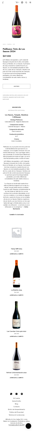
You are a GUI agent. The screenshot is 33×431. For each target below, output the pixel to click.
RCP (14, 44)
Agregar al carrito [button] (16, 254)
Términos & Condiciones (16, 415)
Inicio (4, 44)
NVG (24, 95)
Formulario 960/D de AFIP (16, 425)
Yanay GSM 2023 (16, 249)
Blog (16, 404)
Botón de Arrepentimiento (16, 409)
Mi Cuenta (16, 398)
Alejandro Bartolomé (14, 97)
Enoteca (9, 44)
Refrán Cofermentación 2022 (17, 372)
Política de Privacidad (16, 412)
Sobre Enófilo (16, 401)
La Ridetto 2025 (16, 290)
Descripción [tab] (16, 107)
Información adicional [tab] (16, 110)
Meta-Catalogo (19, 95)
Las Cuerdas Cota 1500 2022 (16, 331)
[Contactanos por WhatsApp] (11, 394)
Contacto (16, 406)
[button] (17, 2)
